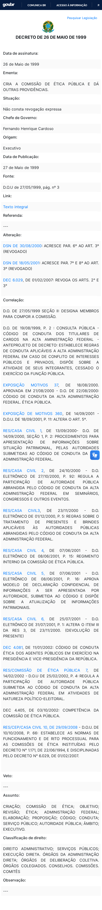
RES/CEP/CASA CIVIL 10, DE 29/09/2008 (40, 727)
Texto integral (15, 206)
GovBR (8, 5)
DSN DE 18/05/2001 (21, 262)
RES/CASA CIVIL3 (21, 510)
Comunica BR (37, 5)
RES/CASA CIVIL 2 (23, 470)
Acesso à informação (71, 5)
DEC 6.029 (13, 280)
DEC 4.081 (13, 647)
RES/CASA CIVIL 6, (23, 618)
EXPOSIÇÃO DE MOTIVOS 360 (32, 413)
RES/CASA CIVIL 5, (24, 573)
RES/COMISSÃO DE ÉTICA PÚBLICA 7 (45, 670)
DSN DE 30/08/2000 (22, 245)
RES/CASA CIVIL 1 (22, 430)
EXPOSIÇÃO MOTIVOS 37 (30, 385)
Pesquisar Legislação (82, 18)
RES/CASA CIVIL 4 (23, 550)
